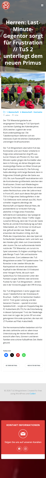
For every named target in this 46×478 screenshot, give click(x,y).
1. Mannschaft (13, 112)
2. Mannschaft (26, 112)
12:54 (16, 115)
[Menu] (42, 5)
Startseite (37, 112)
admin (8, 115)
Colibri (33, 393)
